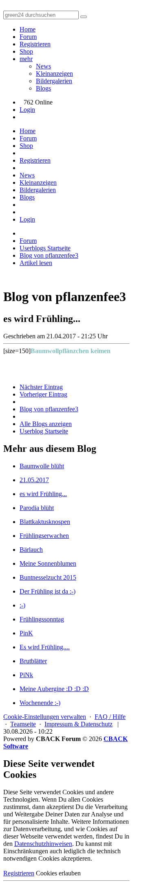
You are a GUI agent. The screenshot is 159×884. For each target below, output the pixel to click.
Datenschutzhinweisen (43, 843)
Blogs (43, 88)
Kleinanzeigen (54, 73)
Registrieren (35, 44)
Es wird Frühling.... (45, 647)
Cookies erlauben (58, 873)
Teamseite (23, 724)
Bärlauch (31, 549)
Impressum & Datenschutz (78, 724)
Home (27, 29)
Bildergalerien (54, 80)
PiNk (26, 674)
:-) (22, 605)
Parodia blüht (37, 507)
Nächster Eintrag (41, 386)
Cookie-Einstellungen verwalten (44, 716)
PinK (26, 633)
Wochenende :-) (40, 702)
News (43, 66)
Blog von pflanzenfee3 (49, 409)
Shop (26, 51)
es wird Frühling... (43, 493)
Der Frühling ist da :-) (47, 591)
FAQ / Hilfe (110, 716)
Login (27, 109)
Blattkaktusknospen (45, 521)
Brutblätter (33, 660)
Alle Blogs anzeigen (46, 423)
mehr (26, 58)
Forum (28, 36)
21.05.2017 (34, 479)
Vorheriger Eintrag (43, 394)
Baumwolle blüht (42, 465)
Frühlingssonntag (42, 619)
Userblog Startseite (44, 431)
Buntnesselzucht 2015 (48, 577)
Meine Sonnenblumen (48, 563)
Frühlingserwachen (44, 535)
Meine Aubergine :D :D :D (54, 688)
